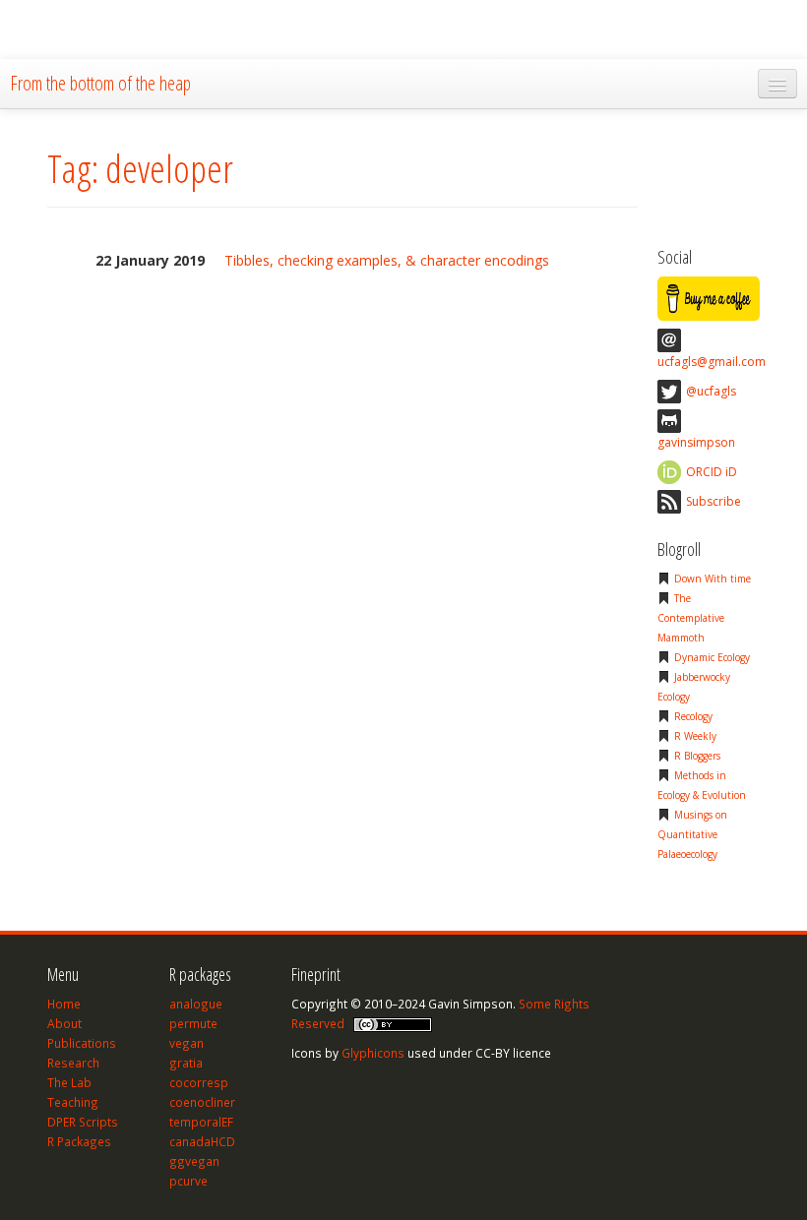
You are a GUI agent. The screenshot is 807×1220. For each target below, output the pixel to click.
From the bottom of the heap (100, 83)
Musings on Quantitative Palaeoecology (692, 834)
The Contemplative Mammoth (690, 617)
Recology (693, 716)
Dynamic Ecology (712, 657)
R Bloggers (697, 755)
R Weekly (695, 736)
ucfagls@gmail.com (711, 361)
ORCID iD (711, 471)
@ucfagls (711, 391)
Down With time (712, 578)
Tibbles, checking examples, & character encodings (386, 260)
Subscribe (713, 501)
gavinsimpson (696, 442)
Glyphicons (372, 1053)
